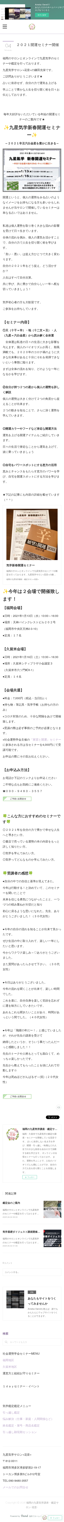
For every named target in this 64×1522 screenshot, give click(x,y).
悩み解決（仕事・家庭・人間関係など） (28, 1419)
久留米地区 (10, 1367)
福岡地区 (8, 1360)
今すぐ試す (42, 15)
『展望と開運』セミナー (45, 739)
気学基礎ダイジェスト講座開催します (24, 1231)
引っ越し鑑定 (11, 1412)
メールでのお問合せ (15, 1487)
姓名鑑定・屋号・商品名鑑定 (21, 1425)
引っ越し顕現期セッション (20, 1432)
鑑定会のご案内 (11, 1202)
